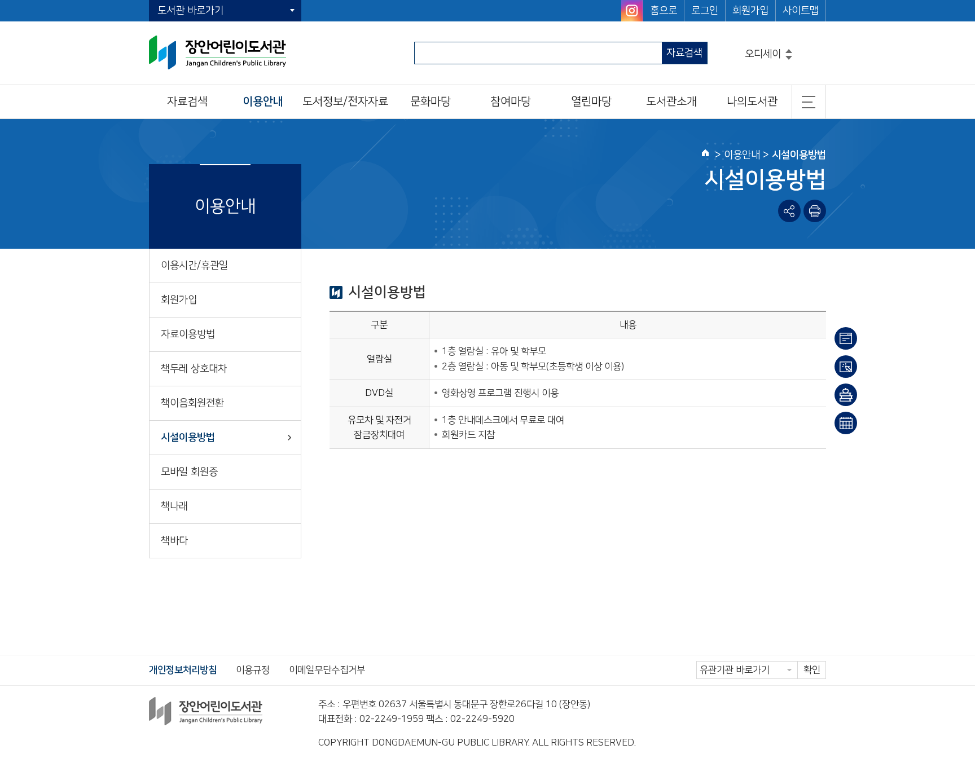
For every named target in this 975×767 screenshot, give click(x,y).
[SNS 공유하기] (789, 211)
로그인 (704, 10)
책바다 (174, 540)
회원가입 (750, 10)
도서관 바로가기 (190, 10)
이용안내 (846, 338)
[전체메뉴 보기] (808, 101)
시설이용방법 (188, 437)
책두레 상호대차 (194, 368)
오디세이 (763, 54)
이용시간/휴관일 (194, 265)
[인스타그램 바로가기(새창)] (632, 10)
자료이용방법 (188, 334)
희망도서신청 (846, 395)
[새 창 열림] (814, 211)
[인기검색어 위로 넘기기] (788, 51)
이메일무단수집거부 (327, 670)
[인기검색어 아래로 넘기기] (788, 58)
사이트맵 (801, 10)
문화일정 (846, 423)
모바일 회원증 (189, 472)
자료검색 (684, 53)
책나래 (174, 506)
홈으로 (663, 10)
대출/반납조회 (846, 366)
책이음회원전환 (192, 403)
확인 (811, 670)
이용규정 (253, 670)
